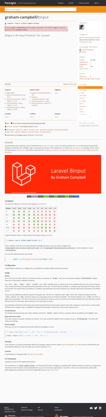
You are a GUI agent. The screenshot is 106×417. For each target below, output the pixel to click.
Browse (60, 3)
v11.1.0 (81, 87)
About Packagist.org (8, 408)
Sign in (96, 3)
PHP (21, 204)
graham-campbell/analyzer (41, 93)
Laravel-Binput (46, 132)
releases (55, 150)
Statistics (24, 407)
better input (10, 132)
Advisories (83, 77)
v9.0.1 (81, 109)
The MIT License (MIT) (35, 354)
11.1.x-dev (82, 85)
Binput (24, 132)
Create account (84, 3)
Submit (71, 3)
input (26, 130)
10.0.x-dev (82, 96)
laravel (32, 130)
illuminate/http (12, 103)
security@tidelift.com (70, 345)
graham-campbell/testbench (38, 98)
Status (57, 407)
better (18, 132)
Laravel (77, 146)
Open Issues (83, 69)
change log (47, 150)
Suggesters (83, 64)
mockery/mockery (38, 101)
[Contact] (91, 408)
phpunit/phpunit (37, 103)
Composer (48, 235)
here (49, 347)
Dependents (83, 62)
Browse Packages (27, 410)
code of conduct (80, 150)
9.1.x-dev (82, 101)
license (72, 150)
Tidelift (83, 52)
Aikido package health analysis (90, 79)
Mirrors (40, 410)
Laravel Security (77, 148)
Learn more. (55, 370)
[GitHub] (100, 408)
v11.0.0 (81, 93)
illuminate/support (13, 107)
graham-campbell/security (16, 95)
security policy (64, 150)
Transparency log (85, 42)
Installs (81, 60)
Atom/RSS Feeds (10, 412)
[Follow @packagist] (95, 408)
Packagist (10, 3)
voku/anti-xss (10, 30)
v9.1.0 (81, 104)
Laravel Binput (34, 132)
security (20, 130)
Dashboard (58, 410)
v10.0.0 (81, 98)
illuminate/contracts (14, 99)
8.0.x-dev (82, 114)
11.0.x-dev (82, 90)
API (39, 407)
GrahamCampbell (87, 50)
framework (11, 130)
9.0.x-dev (82, 106)
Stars (81, 66)
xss (38, 130)
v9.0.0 (81, 112)
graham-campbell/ (21, 17)
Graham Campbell (13, 126)
